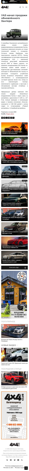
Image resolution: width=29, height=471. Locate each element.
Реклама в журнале (20, 467)
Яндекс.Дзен (10, 114)
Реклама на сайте (8, 467)
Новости (6, 34)
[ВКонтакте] (2, 118)
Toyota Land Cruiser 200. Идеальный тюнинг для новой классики (14, 364)
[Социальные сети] (20, 7)
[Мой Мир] (7, 118)
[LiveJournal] (13, 118)
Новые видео (10, 345)
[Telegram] (9, 118)
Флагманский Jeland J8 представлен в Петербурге (11, 340)
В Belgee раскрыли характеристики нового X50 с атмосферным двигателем (14, 387)
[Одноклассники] (4, 118)
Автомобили (23, 137)
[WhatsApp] (11, 118)
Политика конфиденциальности (14, 466)
